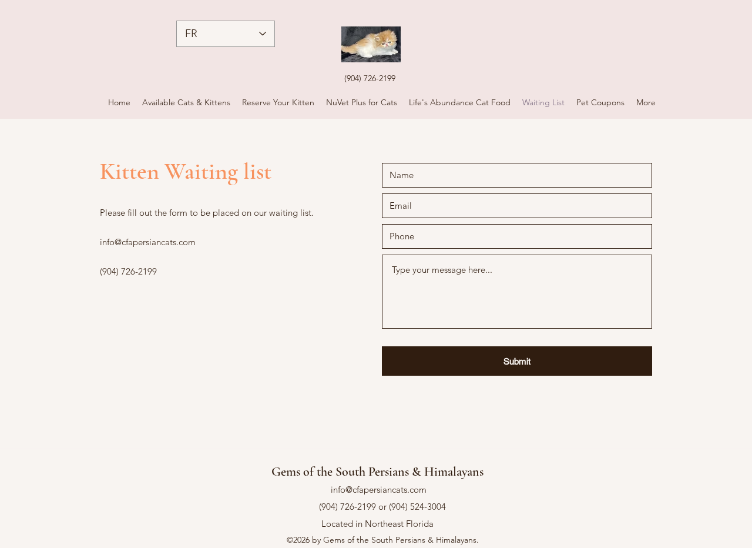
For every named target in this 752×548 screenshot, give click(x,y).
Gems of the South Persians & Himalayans (377, 471)
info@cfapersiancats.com (148, 242)
